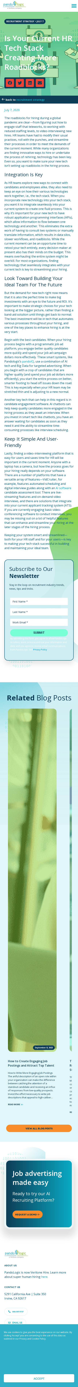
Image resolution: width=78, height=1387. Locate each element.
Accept (39, 1378)
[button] (74, 6)
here (44, 1277)
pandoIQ (28, 361)
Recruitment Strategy (30, 99)
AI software (63, 488)
